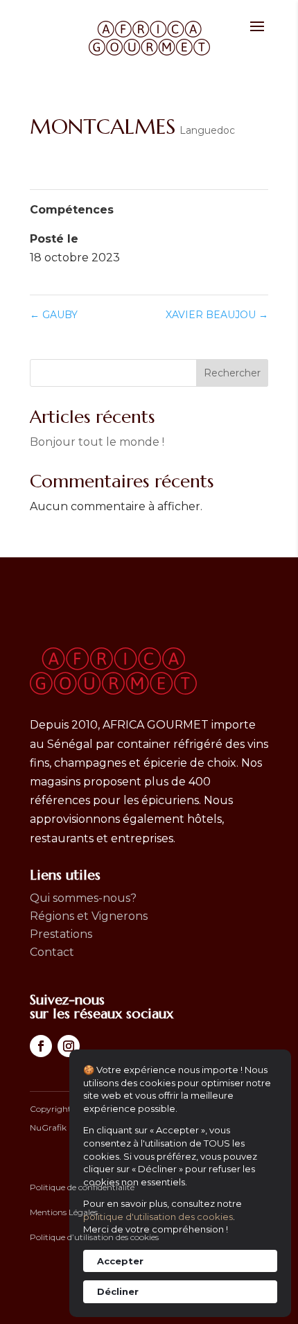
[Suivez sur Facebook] (41, 1046)
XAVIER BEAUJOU (217, 314)
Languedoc (207, 130)
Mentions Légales (64, 1212)
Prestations (61, 934)
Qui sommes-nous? (83, 898)
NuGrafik (48, 1127)
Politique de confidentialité (82, 1187)
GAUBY (54, 314)
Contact (52, 952)
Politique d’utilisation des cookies (94, 1237)
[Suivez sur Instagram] (69, 1046)
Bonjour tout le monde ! (97, 441)
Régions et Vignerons (89, 916)
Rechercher (232, 373)
